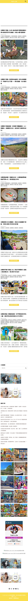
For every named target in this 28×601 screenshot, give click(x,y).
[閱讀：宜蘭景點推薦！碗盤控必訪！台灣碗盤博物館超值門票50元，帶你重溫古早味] (14, 201)
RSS (18, 589)
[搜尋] (25, 368)
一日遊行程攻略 (14, 36)
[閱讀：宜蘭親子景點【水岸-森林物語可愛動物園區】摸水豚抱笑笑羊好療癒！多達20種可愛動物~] (14, 59)
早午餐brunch (17, 321)
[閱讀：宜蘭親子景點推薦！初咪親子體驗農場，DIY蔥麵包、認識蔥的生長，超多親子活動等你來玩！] (14, 157)
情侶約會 (7, 88)
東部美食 (21, 227)
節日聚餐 (7, 322)
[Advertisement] (14, 14)
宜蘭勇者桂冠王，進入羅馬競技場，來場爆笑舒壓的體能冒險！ (14, 423)
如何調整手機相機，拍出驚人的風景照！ (9, 426)
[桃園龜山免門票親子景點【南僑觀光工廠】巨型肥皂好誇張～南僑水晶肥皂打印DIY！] (20, 469)
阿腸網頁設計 (16, 598)
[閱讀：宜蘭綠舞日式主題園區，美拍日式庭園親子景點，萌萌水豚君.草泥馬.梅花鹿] (14, 249)
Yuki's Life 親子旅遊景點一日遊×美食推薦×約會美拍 (15, 595)
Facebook (9, 589)
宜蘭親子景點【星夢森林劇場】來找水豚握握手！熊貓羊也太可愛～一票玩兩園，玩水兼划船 (13, 81)
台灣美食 (7, 227)
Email (16, 589)
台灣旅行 (19, 36)
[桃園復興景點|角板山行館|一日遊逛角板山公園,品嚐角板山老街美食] (7, 469)
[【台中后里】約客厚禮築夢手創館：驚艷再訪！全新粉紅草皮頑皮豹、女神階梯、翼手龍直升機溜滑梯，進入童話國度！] (20, 483)
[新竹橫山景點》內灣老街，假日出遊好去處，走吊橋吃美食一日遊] (7, 496)
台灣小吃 (10, 319)
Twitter (13, 589)
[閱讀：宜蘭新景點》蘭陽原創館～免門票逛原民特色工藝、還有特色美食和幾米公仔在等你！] (14, 340)
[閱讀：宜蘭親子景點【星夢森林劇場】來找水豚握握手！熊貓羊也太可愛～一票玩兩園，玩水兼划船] (14, 106)
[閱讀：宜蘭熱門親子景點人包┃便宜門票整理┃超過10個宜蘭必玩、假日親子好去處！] (14, 293)
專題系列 (2, 37)
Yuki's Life (14, 1)
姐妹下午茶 (24, 319)
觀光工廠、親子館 (13, 37)
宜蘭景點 (24, 36)
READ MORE (14, 70)
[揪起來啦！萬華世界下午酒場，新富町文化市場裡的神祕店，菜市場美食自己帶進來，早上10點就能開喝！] (20, 496)
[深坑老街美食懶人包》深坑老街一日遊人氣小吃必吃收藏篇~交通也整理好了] (7, 455)
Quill (15, 596)
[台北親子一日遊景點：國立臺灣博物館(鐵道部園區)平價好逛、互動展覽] (20, 455)
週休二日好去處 (21, 37)
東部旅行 (7, 37)
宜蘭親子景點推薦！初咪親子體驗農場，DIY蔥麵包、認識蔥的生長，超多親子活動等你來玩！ (13, 128)
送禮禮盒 (20, 322)
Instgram (11, 589)
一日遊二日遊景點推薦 (5, 36)
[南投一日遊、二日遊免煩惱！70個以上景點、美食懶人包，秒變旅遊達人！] (7, 510)
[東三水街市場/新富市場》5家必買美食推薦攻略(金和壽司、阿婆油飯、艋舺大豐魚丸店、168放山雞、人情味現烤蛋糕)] (7, 483)
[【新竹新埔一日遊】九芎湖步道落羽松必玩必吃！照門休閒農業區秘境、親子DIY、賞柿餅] (20, 510)
